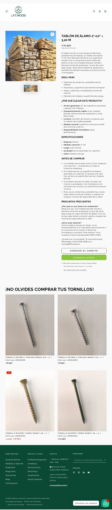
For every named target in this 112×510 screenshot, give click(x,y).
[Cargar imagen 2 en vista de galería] (34, 88)
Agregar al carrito (84, 251)
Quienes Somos (12, 460)
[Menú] (7, 11)
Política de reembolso (32, 501)
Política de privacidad (16, 504)
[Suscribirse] (105, 460)
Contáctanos (11, 483)
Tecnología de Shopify (13, 501)
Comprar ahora (84, 258)
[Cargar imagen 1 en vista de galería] (27, 88)
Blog (7, 479)
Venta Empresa (35, 479)
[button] (94, 11)
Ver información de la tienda (75, 270)
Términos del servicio (34, 504)
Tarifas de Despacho (37, 460)
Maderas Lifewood (19, 498)
